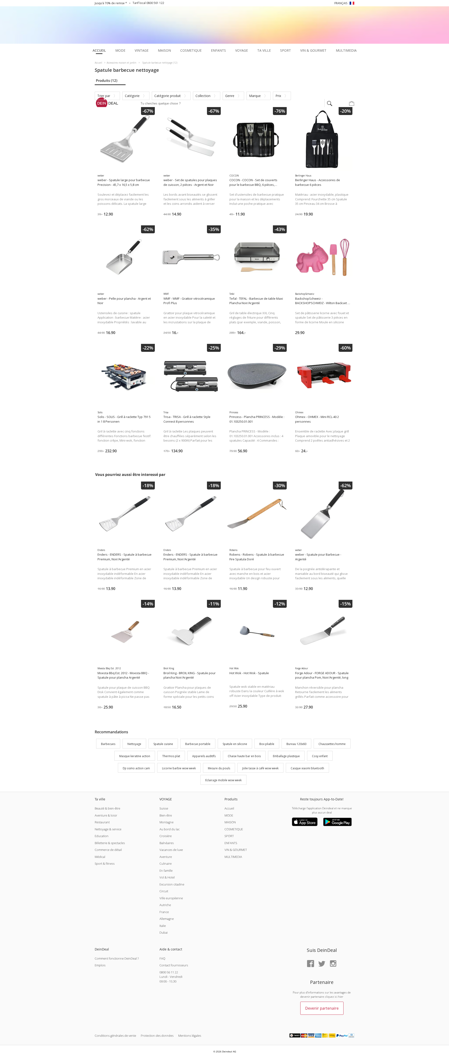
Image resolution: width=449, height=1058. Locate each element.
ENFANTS (230, 843)
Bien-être (165, 815)
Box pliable (266, 744)
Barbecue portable (197, 744)
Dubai (163, 932)
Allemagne (166, 919)
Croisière (165, 836)
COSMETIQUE (233, 829)
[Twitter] (321, 963)
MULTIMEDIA (233, 857)
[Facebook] (310, 963)
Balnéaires (166, 843)
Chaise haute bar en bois (244, 756)
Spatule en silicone (235, 744)
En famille (166, 870)
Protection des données (157, 1035)
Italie (162, 926)
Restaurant (102, 822)
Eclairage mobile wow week (223, 780)
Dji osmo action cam (136, 768)
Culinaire (165, 863)
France (164, 912)
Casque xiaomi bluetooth (307, 768)
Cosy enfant (320, 756)
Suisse (163, 808)
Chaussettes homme (332, 744)
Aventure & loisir (106, 815)
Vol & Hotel (167, 877)
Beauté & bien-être (107, 808)
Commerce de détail (108, 850)
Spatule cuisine (163, 744)
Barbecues (108, 744)
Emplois (100, 965)
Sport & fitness (105, 863)
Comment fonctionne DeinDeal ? (117, 958)
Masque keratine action (134, 756)
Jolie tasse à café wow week (260, 768)
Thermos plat (171, 756)
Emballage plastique (286, 756)
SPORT (229, 836)
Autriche (165, 905)
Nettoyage (134, 744)
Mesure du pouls (219, 768)
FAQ (162, 958)
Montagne (166, 822)
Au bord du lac (169, 829)
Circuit (163, 891)
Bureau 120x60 (296, 744)
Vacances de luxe (171, 850)
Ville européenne (171, 898)
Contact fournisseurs (173, 965)
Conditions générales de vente (115, 1035)
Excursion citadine (171, 884)
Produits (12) (106, 80)
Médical (100, 857)
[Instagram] (333, 963)
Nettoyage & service (108, 829)
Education (102, 836)
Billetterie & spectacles (110, 843)
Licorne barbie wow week (179, 768)
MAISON (230, 822)
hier (340, 997)
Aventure (165, 857)
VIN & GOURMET (235, 850)
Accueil (229, 808)
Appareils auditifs (204, 756)
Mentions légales (189, 1035)
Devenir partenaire (322, 1008)
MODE (228, 815)
